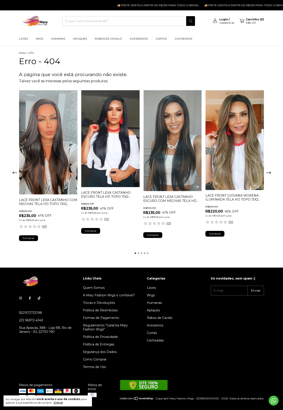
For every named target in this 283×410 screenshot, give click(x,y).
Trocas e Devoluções (99, 303)
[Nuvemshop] (137, 399)
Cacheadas (183, 38)
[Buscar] (190, 21)
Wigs (39, 38)
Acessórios (139, 38)
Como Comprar (95, 359)
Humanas (58, 38)
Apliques (80, 38)
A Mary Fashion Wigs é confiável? (109, 295)
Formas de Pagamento (101, 318)
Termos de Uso (94, 367)
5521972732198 (30, 313)
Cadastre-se (226, 22)
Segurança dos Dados (100, 352)
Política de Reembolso (100, 310)
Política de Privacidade (100, 337)
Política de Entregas (98, 344)
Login (223, 19)
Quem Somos (94, 288)
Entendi (58, 402)
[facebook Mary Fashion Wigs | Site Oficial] (29, 298)
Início (22, 52)
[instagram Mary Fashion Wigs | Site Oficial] (20, 298)
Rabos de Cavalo (108, 38)
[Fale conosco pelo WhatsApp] (274, 401)
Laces (23, 38)
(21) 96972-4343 (31, 320)
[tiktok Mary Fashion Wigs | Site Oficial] (39, 298)
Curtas (161, 38)
